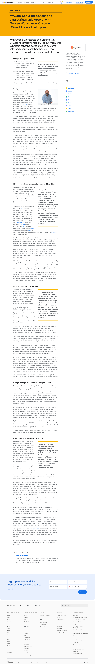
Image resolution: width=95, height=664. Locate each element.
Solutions (20, 2)
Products (26, 2)
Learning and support (79, 612)
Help (46, 662)
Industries (33, 2)
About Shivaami (22, 556)
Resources (50, 2)
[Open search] (61, 2)
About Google (29, 662)
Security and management (31, 612)
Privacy (17, 662)
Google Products (39, 662)
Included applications (13, 612)
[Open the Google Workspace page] (8, 2)
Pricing (43, 2)
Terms (22, 662)
